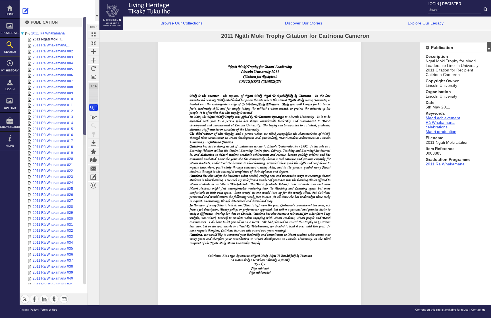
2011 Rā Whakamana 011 (53, 105)
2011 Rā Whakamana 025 (53, 189)
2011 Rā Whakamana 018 (53, 147)
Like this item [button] (93, 160)
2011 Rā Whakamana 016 (53, 135)
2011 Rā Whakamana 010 (53, 99)
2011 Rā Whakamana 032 (53, 231)
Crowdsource (10, 126)
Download (93, 143)
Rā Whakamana (440, 122)
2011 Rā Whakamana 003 (53, 57)
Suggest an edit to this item (25, 11)
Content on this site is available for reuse (442, 309)
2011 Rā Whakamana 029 (53, 213)
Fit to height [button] (93, 60)
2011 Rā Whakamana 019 (53, 153)
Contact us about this (93, 168)
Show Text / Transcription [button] (93, 117)
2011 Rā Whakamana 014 (53, 123)
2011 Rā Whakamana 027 (53, 201)
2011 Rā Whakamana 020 (53, 159)
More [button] (10, 145)
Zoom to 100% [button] (93, 77)
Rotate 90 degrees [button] (93, 68)
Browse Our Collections (182, 23)
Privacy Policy (29, 309)
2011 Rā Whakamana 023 (53, 177)
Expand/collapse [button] (489, 47)
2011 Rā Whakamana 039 (53, 272)
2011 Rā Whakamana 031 (53, 225)
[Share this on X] (24, 295)
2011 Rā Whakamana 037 (53, 260)
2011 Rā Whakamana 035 (53, 249)
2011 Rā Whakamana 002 (53, 51)
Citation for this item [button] (93, 185)
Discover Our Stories (303, 23)
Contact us (478, 309)
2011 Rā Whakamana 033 (53, 237)
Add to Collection (93, 151)
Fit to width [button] (93, 51)
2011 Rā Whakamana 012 (53, 111)
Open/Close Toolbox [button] (97, 10)
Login (9, 89)
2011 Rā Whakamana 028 (53, 207)
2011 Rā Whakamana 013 (53, 117)
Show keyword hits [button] (93, 126)
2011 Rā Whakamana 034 (53, 243)
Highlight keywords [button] (93, 134)
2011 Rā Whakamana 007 (53, 81)
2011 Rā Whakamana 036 (53, 255)
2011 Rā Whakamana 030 (53, 219)
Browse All (10, 32)
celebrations (437, 127)
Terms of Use (48, 309)
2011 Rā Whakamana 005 (53, 69)
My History (10, 70)
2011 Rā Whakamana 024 (53, 183)
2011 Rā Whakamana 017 (53, 141)
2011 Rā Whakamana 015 (53, 129)
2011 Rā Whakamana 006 (53, 75)
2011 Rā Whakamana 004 (53, 63)
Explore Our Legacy (426, 23)
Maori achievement (443, 118)
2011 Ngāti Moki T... (48, 39)
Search (10, 51)
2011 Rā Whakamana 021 (53, 165)
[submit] (485, 9)
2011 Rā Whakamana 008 (53, 87)
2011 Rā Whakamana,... (51, 45)
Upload (10, 108)
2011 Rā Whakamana (48, 33)
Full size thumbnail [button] (93, 34)
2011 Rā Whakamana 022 (53, 171)
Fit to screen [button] (93, 43)
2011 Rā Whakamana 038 (53, 266)
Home (10, 14)
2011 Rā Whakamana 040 (53, 278)
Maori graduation (441, 131)
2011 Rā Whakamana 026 (53, 195)
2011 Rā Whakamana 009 (53, 93)
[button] (93, 107)
